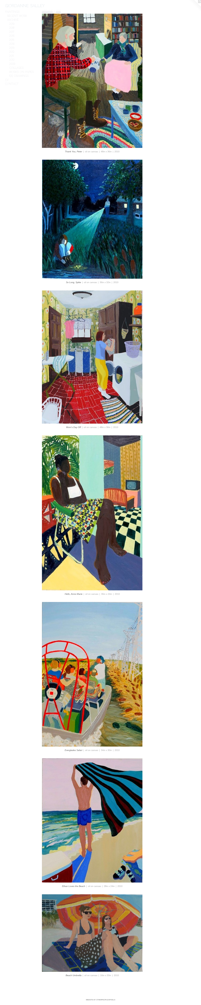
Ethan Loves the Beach (73, 886)
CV (7, 79)
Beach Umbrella (73, 975)
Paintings (12, 11)
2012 (11, 51)
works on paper (21, 71)
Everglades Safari (73, 750)
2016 (11, 35)
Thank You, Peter (73, 151)
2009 (12, 63)
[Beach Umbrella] (92, 933)
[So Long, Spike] (92, 219)
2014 (11, 43)
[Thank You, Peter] (92, 81)
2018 (11, 27)
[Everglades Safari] (92, 674)
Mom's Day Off (73, 427)
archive (13, 19)
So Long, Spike (73, 282)
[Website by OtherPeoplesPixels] (194, 6)
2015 (11, 39)
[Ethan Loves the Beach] (92, 820)
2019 (11, 23)
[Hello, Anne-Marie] (92, 512)
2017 (11, 31)
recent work (17, 15)
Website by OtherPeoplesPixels (100, 1000)
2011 (11, 55)
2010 (11, 59)
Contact (12, 83)
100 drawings (19, 75)
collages (16, 67)
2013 (11, 47)
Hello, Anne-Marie (73, 594)
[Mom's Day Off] (92, 357)
